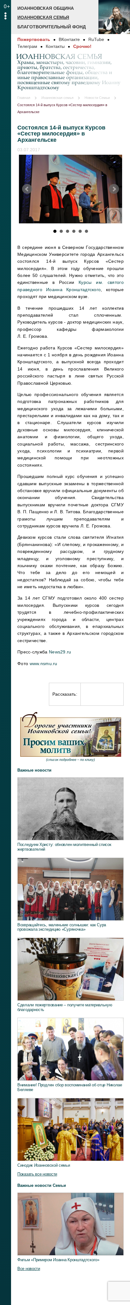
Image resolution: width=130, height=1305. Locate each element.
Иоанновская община (45, 8)
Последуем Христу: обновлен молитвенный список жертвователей (64, 847)
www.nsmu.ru (43, 663)
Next (114, 189)
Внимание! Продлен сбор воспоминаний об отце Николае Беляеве (69, 1087)
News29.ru (60, 651)
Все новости (28, 1268)
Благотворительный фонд (51, 26)
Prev (27, 189)
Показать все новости (37, 1174)
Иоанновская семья (43, 17)
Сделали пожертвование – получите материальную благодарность (64, 1007)
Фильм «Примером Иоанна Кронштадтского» (58, 1259)
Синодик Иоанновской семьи (43, 1165)
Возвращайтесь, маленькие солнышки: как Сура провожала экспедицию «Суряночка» (61, 927)
